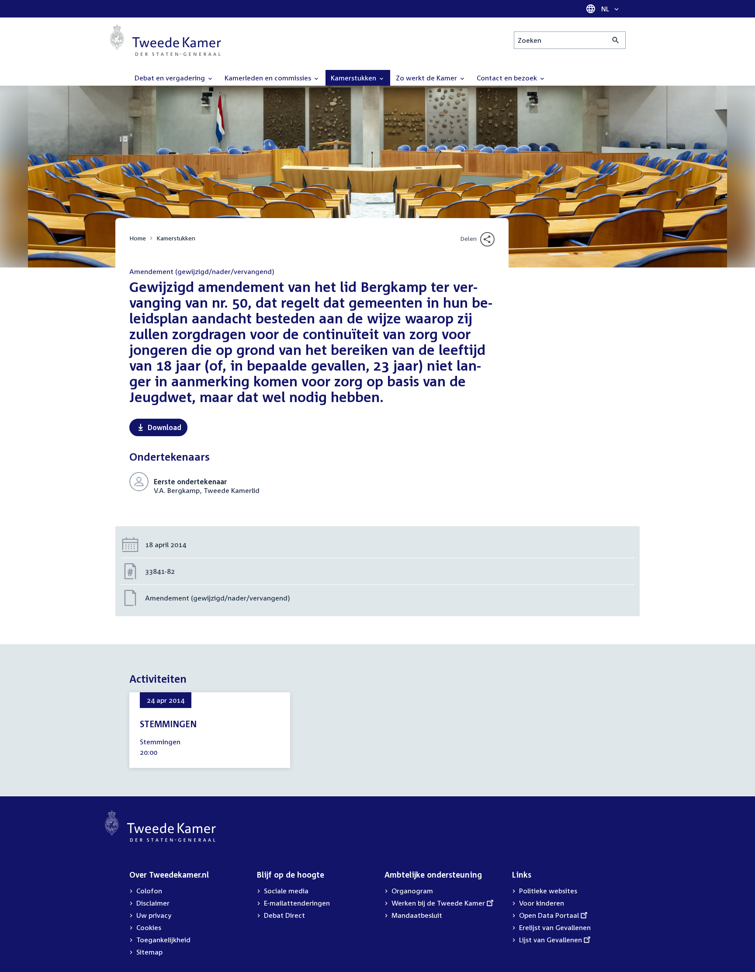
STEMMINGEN (168, 724)
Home (137, 238)
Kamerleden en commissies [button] (269, 77)
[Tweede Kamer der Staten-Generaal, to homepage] (165, 40)
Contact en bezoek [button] (508, 77)
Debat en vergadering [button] (171, 77)
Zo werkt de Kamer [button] (427, 77)
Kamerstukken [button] (354, 77)
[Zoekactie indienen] (616, 40)
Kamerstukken (175, 238)
